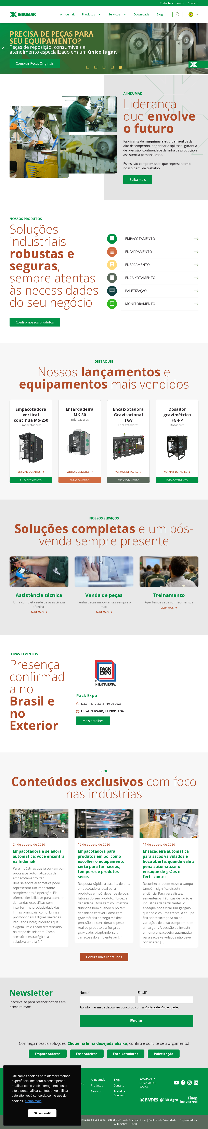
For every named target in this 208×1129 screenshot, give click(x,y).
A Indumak (67, 14)
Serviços (114, 14)
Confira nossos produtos (35, 322)
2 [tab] (95, 67)
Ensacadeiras (86, 1054)
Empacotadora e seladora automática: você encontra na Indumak (38, 856)
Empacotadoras (47, 1054)
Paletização (163, 1054)
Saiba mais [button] (33, 1101)
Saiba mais (138, 179)
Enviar (136, 1020)
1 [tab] (87, 67)
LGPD (134, 1124)
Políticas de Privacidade (162, 1120)
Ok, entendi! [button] (42, 1113)
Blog (160, 14)
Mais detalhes (93, 721)
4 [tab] (112, 67)
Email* (142, 992)
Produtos (88, 14)
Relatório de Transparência (130, 1120)
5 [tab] (120, 67)
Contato (193, 3)
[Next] (202, 49)
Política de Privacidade (161, 1007)
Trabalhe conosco (172, 3)
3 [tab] (104, 67)
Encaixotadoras (125, 1054)
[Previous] (5, 49)
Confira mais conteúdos (104, 957)
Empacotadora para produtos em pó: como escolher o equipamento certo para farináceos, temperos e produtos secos (101, 864)
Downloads (141, 14)
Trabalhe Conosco (119, 1093)
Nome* (85, 992)
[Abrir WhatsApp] (198, 1119)
